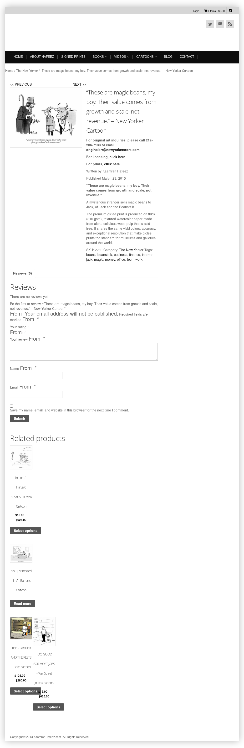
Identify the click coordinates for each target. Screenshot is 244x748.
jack (89, 259)
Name (23, 368)
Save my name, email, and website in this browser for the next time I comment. (69, 410)
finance (134, 254)
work (138, 259)
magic (98, 259)
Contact (187, 56)
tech (130, 259)
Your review (27, 339)
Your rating (19, 326)
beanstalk (104, 254)
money (110, 259)
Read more (22, 603)
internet (147, 254)
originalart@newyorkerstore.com (112, 149)
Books (98, 56)
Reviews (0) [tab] (22, 273)
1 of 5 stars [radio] (13, 333)
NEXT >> (79, 84)
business (120, 254)
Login (196, 11)
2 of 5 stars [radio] (16, 333)
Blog (168, 56)
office (121, 259)
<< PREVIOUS (21, 84)
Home (18, 56)
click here (117, 156)
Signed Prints (73, 56)
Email (23, 387)
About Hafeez (42, 56)
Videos (120, 56)
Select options (25, 530)
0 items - (216, 11)
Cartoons (145, 56)
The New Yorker (27, 70)
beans (91, 254)
